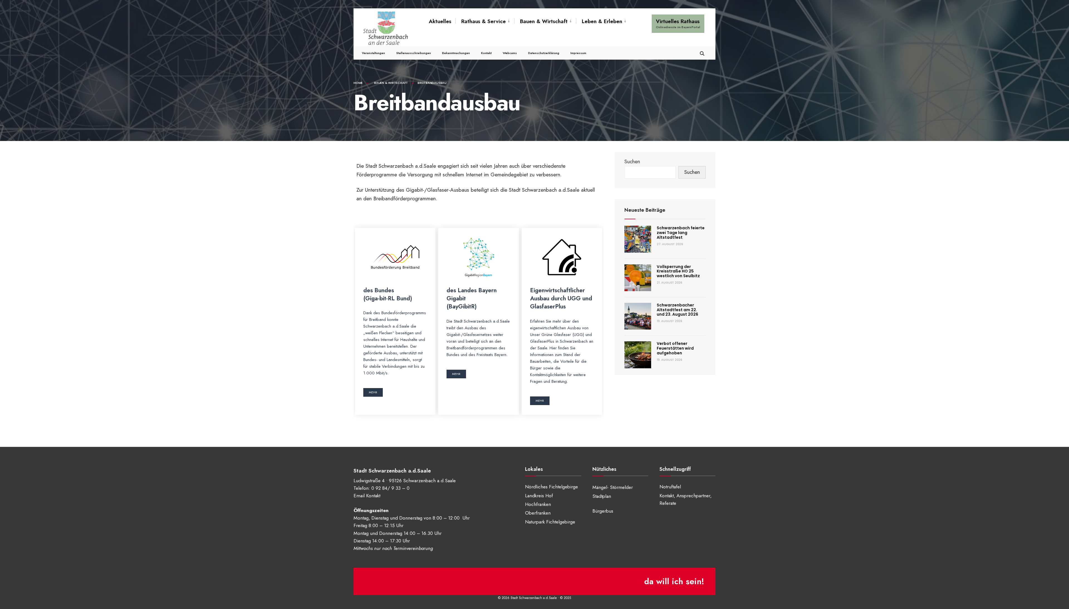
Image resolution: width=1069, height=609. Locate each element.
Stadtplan (601, 496)
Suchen (632, 161)
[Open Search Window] (702, 53)
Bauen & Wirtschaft (544, 21)
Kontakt (486, 53)
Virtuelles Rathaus (678, 23)
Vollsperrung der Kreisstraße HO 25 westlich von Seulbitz (678, 271)
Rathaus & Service (483, 21)
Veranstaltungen (373, 53)
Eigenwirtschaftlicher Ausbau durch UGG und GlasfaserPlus (561, 298)
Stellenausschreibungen (413, 53)
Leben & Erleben (602, 21)
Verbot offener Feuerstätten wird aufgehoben (675, 348)
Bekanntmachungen (456, 53)
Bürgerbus (602, 511)
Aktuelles (440, 21)
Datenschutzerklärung (543, 53)
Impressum (578, 53)
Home (358, 83)
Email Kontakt (367, 495)
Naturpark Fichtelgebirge (550, 521)
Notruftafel (670, 486)
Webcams (510, 53)
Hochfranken (538, 504)
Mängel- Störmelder (612, 487)
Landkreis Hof (539, 495)
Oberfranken (538, 513)
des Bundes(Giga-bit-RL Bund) (387, 294)
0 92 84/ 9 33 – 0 (390, 488)
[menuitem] (484, 21)
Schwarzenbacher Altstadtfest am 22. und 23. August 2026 (677, 309)
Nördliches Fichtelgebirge (551, 486)
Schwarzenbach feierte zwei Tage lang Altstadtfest (681, 232)
